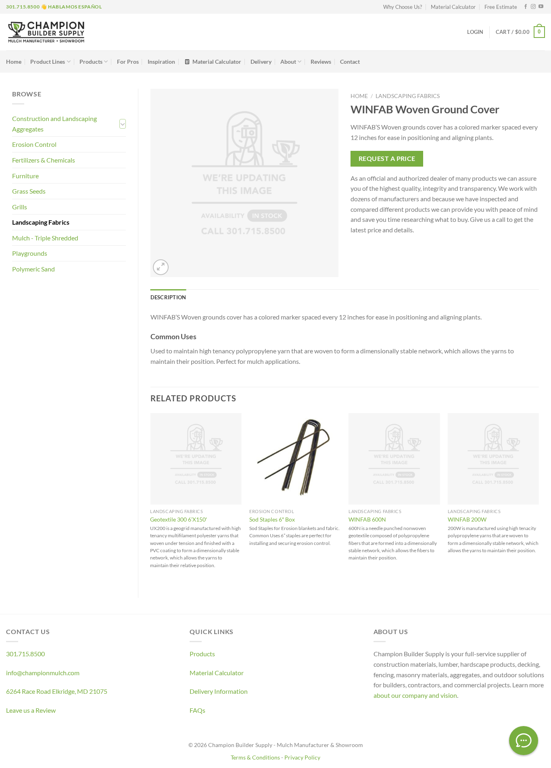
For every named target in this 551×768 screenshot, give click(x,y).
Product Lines (47, 61)
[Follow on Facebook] (525, 7)
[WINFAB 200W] (493, 458)
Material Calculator (453, 7)
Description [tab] (168, 297)
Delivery (260, 61)
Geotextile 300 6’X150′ (178, 519)
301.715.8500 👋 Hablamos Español (54, 7)
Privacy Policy (302, 757)
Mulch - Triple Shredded (45, 238)
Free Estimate (500, 7)
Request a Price (387, 158)
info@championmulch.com (42, 672)
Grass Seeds (29, 191)
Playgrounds (29, 253)
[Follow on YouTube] (540, 7)
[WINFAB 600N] (394, 458)
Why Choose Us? (402, 7)
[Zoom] (161, 267)
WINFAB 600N (367, 519)
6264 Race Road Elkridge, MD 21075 (56, 691)
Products (90, 61)
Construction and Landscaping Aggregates (54, 124)
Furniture (25, 175)
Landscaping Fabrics (40, 222)
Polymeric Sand (33, 269)
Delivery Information (219, 691)
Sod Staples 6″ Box (272, 519)
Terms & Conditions (255, 757)
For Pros (128, 61)
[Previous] (151, 498)
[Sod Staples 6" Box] (294, 458)
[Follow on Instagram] (533, 7)
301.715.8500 (25, 653)
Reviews (321, 61)
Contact (350, 61)
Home (13, 61)
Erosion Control (34, 144)
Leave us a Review (31, 710)
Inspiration (161, 61)
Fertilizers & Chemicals (43, 160)
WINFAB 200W (467, 519)
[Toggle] (122, 124)
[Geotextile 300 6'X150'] (195, 458)
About (288, 61)
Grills (19, 207)
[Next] (538, 498)
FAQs (197, 710)
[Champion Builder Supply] (46, 32)
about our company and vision (415, 695)
